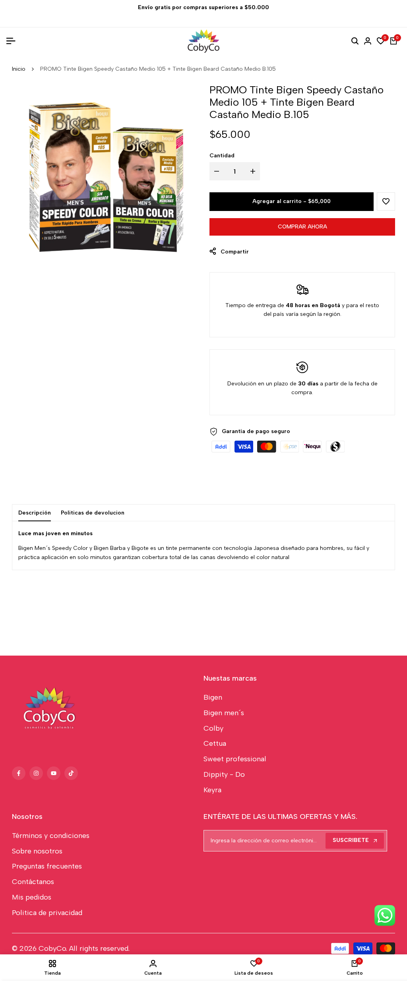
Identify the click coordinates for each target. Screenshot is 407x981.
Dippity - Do (224, 774)
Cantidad (222, 155)
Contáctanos (33, 881)
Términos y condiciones (50, 835)
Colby (213, 728)
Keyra (212, 790)
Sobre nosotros (37, 851)
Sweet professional (235, 759)
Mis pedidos (31, 897)
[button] (386, 201)
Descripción (34, 512)
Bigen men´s (224, 712)
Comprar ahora (302, 226)
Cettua (215, 743)
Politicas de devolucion (92, 512)
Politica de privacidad (47, 912)
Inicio (18, 69)
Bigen (213, 697)
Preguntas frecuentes (47, 866)
